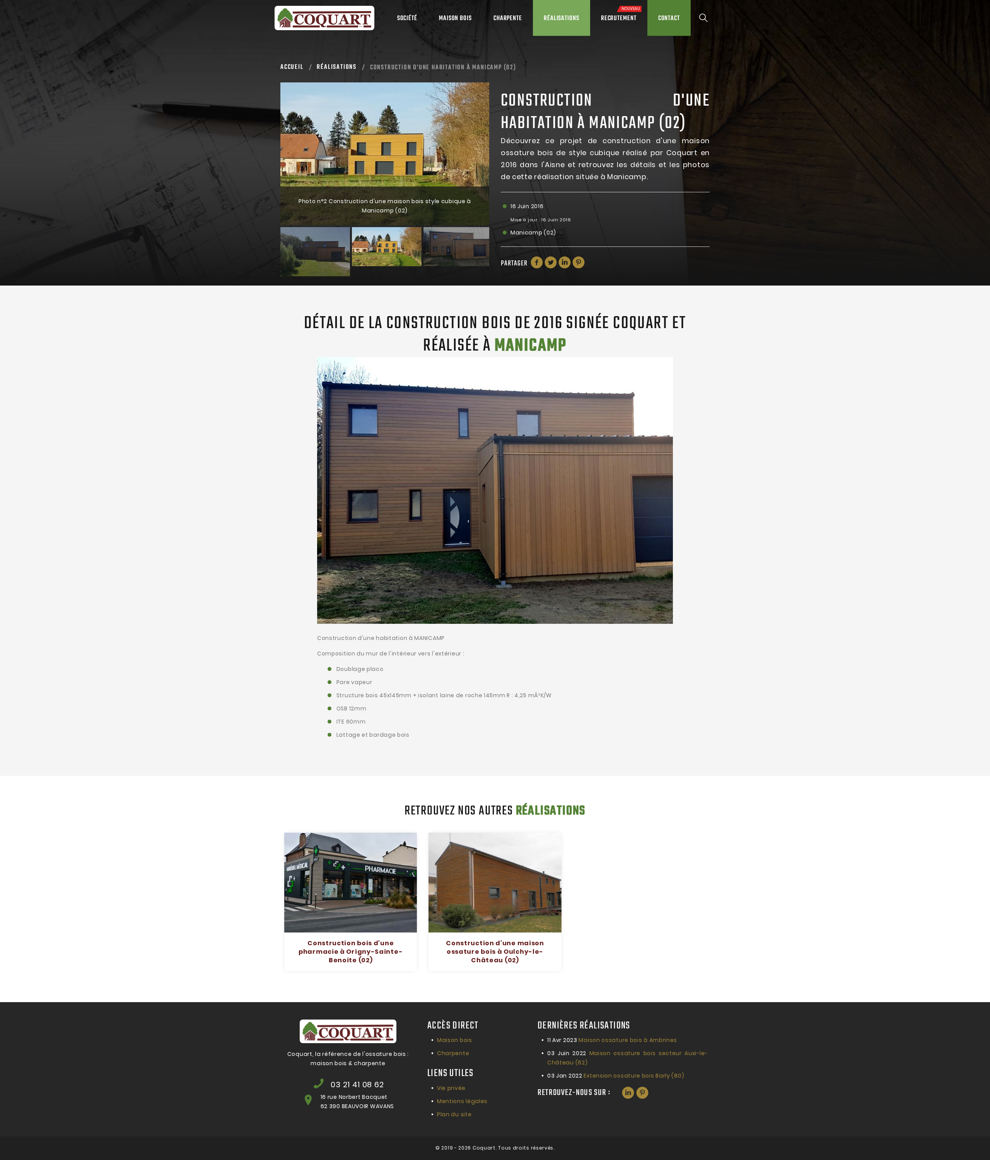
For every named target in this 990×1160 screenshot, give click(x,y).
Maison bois (455, 19)
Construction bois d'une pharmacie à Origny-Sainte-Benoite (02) (351, 952)
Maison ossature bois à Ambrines (612, 1040)
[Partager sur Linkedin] (564, 262)
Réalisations (561, 19)
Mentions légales (462, 1101)
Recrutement (620, 15)
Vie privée (451, 1088)
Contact (669, 19)
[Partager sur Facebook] (537, 262)
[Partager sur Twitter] (550, 262)
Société (407, 19)
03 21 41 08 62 (357, 1084)
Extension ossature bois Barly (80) (615, 1076)
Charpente (507, 19)
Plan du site (454, 1114)
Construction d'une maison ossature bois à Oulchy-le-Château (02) (495, 952)
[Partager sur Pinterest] (578, 262)
